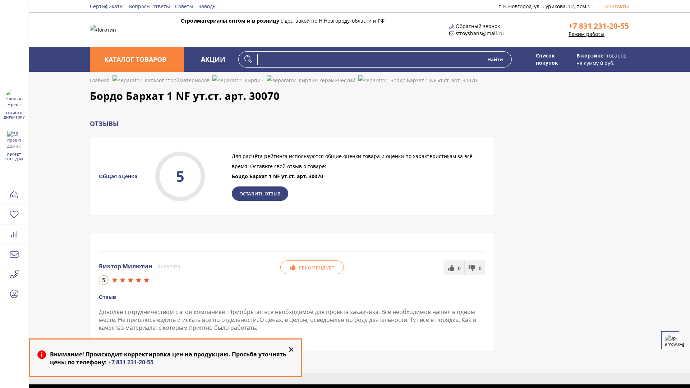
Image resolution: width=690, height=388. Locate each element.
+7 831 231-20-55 (599, 26)
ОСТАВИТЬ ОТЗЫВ (260, 193)
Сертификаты (107, 6)
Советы (184, 6)
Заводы (207, 6)
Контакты (617, 6)
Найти (495, 59)
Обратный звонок (478, 26)
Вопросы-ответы (149, 6)
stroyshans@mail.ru (480, 33)
